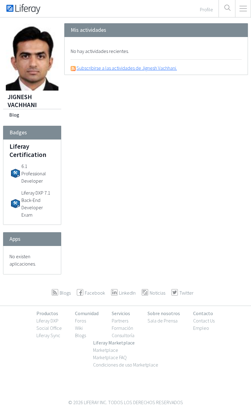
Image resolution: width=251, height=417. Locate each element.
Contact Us (204, 321)
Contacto (203, 313)
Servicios (121, 313)
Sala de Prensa (163, 321)
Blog (14, 115)
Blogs (80, 335)
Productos (47, 313)
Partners (120, 321)
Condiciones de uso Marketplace (125, 365)
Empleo (201, 328)
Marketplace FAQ (110, 357)
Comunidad (87, 313)
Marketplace (105, 350)
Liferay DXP (47, 321)
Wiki (79, 328)
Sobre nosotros (164, 313)
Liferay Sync (48, 335)
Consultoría (123, 335)
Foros (80, 321)
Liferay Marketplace (114, 343)
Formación (122, 328)
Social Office (49, 328)
